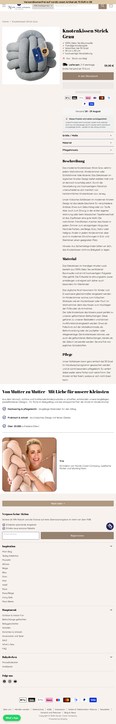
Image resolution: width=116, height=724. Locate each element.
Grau (4, 576)
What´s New (8, 644)
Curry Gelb (7, 597)
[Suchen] (102, 5)
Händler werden (22, 709)
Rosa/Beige (8, 593)
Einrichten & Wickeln (12, 632)
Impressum (60, 709)
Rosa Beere (8, 601)
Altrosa (5, 564)
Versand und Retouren (50, 712)
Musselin (6, 560)
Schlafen (6, 627)
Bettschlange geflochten (14, 619)
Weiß (4, 584)
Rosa (4, 589)
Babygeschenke (10, 623)
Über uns (7, 709)
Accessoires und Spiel (12, 636)
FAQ (4, 648)
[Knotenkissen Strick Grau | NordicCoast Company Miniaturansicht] (7, 102)
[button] (88, 85)
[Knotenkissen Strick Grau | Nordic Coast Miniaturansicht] (49, 92)
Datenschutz (38, 709)
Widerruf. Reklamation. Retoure (82, 709)
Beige (5, 568)
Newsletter (105, 709)
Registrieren (77, 535)
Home (5, 21)
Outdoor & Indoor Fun (13, 615)
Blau (4, 572)
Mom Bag (7, 551)
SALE (4, 640)
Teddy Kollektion (10, 555)
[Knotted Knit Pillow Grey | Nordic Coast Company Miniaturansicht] (17, 92)
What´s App (12, 718)
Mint (4, 580)
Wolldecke (7, 666)
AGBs (49, 709)
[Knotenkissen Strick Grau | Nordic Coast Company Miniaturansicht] (7, 92)
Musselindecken (10, 662)
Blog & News (70, 712)
